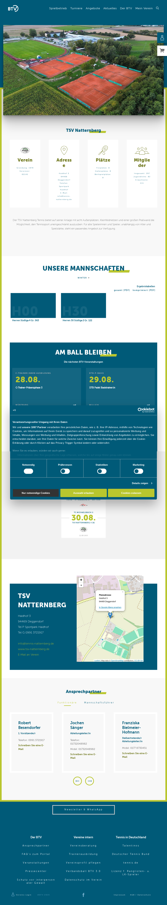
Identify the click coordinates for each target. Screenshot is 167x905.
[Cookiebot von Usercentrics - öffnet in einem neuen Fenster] (140, 410)
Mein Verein (144, 8)
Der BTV (126, 8)
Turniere (76, 8)
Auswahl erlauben (83, 493)
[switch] (65, 471)
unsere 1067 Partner (34, 427)
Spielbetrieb (58, 8)
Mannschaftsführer (99, 703)
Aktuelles (110, 8)
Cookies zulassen (131, 493)
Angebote (93, 8)
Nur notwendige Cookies (36, 493)
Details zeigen (140, 483)
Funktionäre (67, 703)
